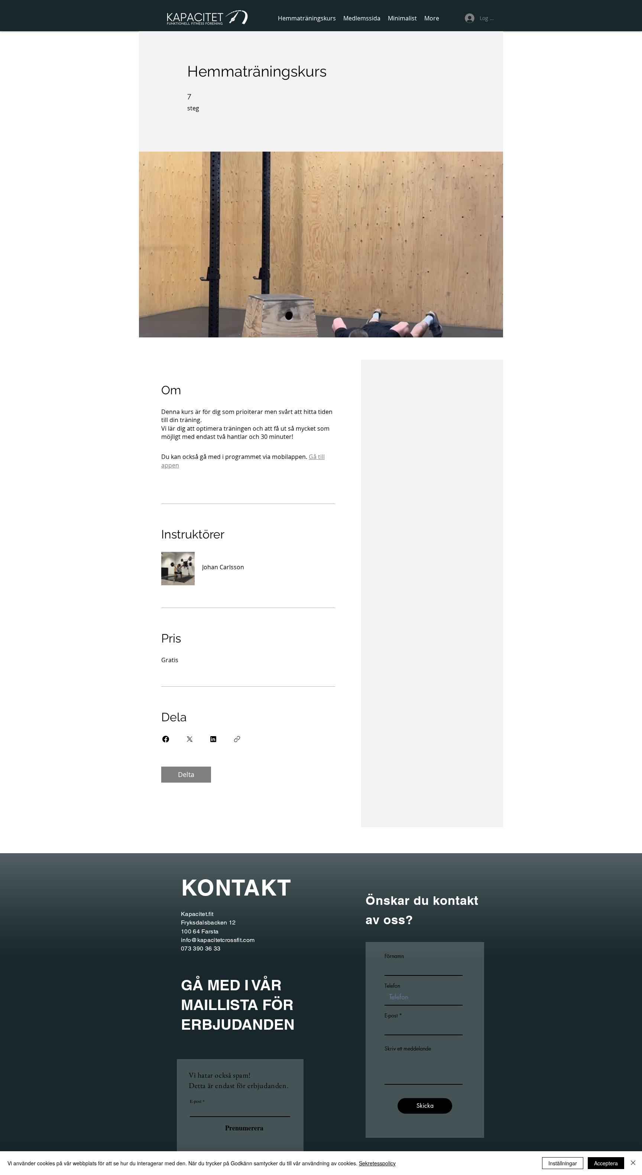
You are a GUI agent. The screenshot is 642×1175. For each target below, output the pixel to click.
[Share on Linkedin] (213, 739)
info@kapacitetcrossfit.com (217, 939)
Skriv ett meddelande (408, 1048)
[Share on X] (189, 739)
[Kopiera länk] (237, 739)
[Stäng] (633, 1163)
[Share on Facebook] (165, 739)
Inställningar (562, 1163)
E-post (195, 1101)
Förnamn (394, 956)
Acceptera (606, 1163)
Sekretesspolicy (377, 1163)
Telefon (392, 985)
